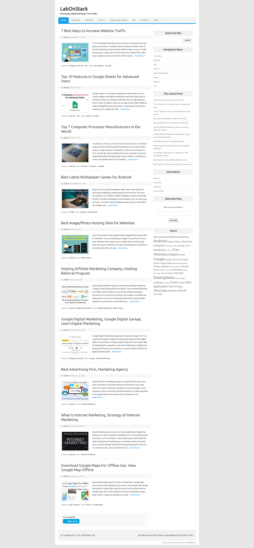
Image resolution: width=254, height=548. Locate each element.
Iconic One (166, 542)
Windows (173, 290)
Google (108, 66)
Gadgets (101, 166)
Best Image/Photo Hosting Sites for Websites (98, 223)
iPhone (156, 266)
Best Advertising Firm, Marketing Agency (94, 369)
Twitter (181, 282)
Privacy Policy (158, 191)
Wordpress (191, 542)
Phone (185, 266)
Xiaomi (182, 290)
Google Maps (98, 505)
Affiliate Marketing (104, 308)
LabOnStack (74, 8)
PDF (180, 267)
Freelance (168, 250)
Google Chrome (172, 259)
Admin (66, 37)
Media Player (173, 267)
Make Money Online (118, 20)
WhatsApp (160, 290)
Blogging (89, 20)
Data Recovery (171, 246)
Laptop (164, 266)
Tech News (75, 20)
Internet (144, 20)
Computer (92, 166)
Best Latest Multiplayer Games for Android (96, 177)
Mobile (72, 212)
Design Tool (184, 245)
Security (179, 273)
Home (63, 20)
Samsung (177, 269)
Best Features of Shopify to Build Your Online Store (172, 164)
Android (88, 116)
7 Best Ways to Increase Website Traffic (93, 31)
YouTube (157, 294)
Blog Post (187, 241)
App (133, 20)
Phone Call (158, 270)
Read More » (140, 56)
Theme (167, 283)
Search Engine (167, 273)
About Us (156, 178)
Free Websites (98, 66)
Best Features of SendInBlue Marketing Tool (170, 160)
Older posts (71, 521)
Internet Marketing (103, 358)
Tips (86, 66)
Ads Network (160, 236)
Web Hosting (86, 258)
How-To (101, 20)
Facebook (159, 249)
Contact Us (157, 182)
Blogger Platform (174, 241)
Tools (174, 282)
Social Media (180, 278)
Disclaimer (157, 187)
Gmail (182, 254)
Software (158, 282)
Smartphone (92, 212)
